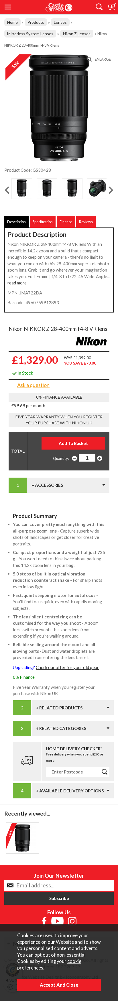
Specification (43, 221)
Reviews (86, 221)
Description (16, 221)
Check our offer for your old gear (67, 667)
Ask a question (33, 385)
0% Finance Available (59, 397)
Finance (66, 221)
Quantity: (61, 458)
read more (17, 282)
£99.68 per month (28, 405)
